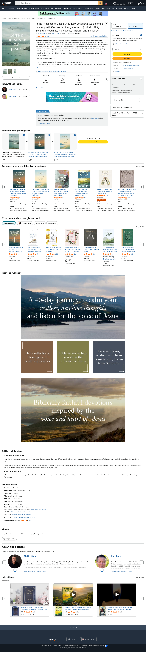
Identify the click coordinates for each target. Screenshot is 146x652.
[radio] (119, 26)
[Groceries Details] (70, 8)
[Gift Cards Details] (109, 8)
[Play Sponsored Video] (73, 594)
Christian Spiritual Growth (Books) (23, 517)
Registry (126, 8)
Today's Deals (88, 8)
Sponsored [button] (5, 580)
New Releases (56, 8)
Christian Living (41, 18)
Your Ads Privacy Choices (96, 646)
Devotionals (51, 18)
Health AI (11, 8)
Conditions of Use (46, 646)
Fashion (119, 8)
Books (97, 8)
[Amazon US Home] (53, 640)
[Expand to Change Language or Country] (79, 639)
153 (56, 254)
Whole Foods (77, 8)
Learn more (95, 118)
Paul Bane (41, 33)
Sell (113, 8)
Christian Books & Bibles (28, 18)
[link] (39, 141)
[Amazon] (7, 3)
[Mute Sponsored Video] (46, 603)
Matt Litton (55, 33)
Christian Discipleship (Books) (21, 512)
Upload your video (9, 539)
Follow (25, 89)
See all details (40, 88)
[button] (4, 8)
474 (37, 254)
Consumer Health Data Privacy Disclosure (75, 646)
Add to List (119, 100)
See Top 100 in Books (38, 510)
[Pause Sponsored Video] (46, 599)
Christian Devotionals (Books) (21, 514)
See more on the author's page (34, 571)
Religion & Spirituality (13, 18)
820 (94, 254)
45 (18, 254)
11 (75, 254)
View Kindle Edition (44, 123)
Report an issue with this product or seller (52, 71)
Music (133, 8)
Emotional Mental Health (108, 258)
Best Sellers (45, 8)
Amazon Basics (34, 8)
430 (132, 254)
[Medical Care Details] (26, 8)
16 (112, 254)
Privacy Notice (57, 646)
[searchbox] (59, 3)
